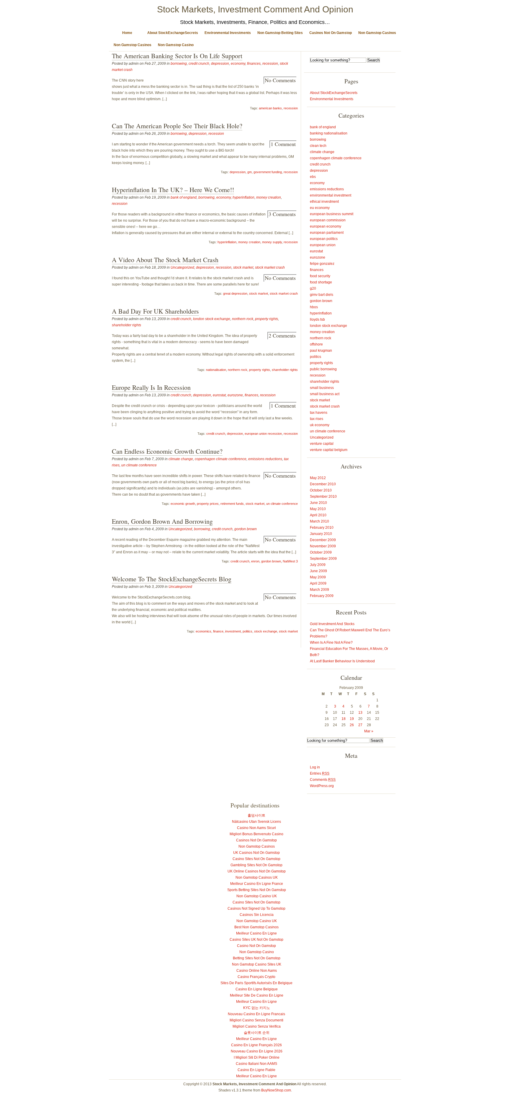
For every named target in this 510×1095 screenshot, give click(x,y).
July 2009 (318, 565)
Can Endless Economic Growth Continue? (167, 451)
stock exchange (265, 631)
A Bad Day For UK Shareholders (155, 311)
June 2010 (318, 503)
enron (255, 561)
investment (233, 631)
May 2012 (318, 478)
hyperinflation (243, 197)
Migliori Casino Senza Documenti (256, 1020)
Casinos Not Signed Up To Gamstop (256, 908)
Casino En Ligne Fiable (256, 1070)
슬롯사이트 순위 (256, 1033)
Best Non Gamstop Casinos (256, 927)
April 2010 (318, 515)
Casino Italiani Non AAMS (256, 1064)
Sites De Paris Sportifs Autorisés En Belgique (256, 983)
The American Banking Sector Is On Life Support (177, 55)
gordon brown (245, 529)
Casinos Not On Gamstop (330, 33)
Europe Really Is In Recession (151, 387)
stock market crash (270, 267)
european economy (325, 226)
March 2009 (319, 590)
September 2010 (323, 496)
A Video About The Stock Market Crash (165, 259)
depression (220, 63)
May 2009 (318, 577)
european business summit (331, 214)
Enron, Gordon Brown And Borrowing (162, 521)
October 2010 (321, 490)
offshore (316, 344)
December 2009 (323, 540)
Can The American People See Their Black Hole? (177, 125)
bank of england (184, 197)
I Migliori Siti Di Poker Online (256, 1057)
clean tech (318, 146)
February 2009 (322, 596)
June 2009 (318, 571)
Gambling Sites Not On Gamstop (256, 865)
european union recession (263, 433)
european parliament (327, 233)
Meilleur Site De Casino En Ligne (256, 995)
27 (360, 725)
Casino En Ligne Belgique (257, 989)
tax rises (316, 419)
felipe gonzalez (322, 264)
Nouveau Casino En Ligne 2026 (256, 1051)
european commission (328, 220)
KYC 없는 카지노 (256, 1008)
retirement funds (232, 503)
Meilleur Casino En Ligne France (256, 884)
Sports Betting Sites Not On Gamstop (256, 890)
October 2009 (321, 552)
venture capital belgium (328, 450)
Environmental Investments (228, 33)
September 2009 (323, 559)
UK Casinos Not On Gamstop (256, 853)
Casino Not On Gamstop (256, 946)
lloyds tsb (317, 319)
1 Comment (283, 143)
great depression (235, 293)
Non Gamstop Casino (176, 45)
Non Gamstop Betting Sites (280, 33)
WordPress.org (322, 786)
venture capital (322, 444)
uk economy (319, 425)
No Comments (280, 80)
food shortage (321, 282)
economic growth (183, 503)
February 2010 (322, 527)
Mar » (368, 731)
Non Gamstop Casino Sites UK (256, 964)
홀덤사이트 (256, 815)
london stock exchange (211, 319)
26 (352, 725)
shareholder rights (126, 325)
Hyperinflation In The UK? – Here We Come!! (173, 189)
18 (343, 719)
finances (254, 63)
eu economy (320, 208)
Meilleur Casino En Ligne (256, 933)
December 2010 (323, 484)
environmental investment (330, 195)
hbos (314, 307)
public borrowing (323, 369)
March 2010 (319, 521)
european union (323, 245)
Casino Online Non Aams (256, 971)
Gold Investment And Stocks (332, 624)
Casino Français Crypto (256, 977)
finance (218, 631)
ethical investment (324, 201)
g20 (313, 288)
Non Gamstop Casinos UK (257, 877)
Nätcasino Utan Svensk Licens (256, 822)
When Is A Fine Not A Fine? (331, 642)
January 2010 (321, 534)
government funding (268, 172)
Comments (323, 780)
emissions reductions (265, 459)
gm (249, 172)
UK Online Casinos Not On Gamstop (257, 871)
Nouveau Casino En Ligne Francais (256, 1014)
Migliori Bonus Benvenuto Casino (256, 834)
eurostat (219, 395)
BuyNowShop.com (276, 1090)
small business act (324, 394)
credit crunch (199, 63)
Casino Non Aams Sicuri (256, 828)
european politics (324, 239)
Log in (315, 767)
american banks (270, 108)
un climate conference (139, 465)
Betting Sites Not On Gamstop (256, 958)
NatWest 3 (290, 561)
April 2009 (318, 583)
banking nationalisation (328, 133)
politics (247, 631)
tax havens (318, 413)
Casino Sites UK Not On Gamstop (256, 939)
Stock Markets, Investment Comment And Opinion (255, 9)
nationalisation (216, 370)
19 (352, 719)
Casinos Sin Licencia (257, 915)
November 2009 (323, 546)
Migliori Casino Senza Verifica (257, 1026)
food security (320, 276)
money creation (268, 197)
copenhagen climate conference (220, 459)
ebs (313, 177)
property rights (266, 319)
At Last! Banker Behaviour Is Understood (342, 661)
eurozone (235, 395)
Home (127, 33)
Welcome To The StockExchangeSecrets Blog (171, 579)
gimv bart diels (321, 295)
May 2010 (318, 509)
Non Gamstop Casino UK (256, 896)
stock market (243, 267)
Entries (319, 773)
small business (322, 388)
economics (203, 631)
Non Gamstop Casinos (377, 33)
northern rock (242, 319)
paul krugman (321, 350)
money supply (272, 242)
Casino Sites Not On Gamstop (256, 859)
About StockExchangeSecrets (172, 33)
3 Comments (282, 214)
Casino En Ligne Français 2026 (256, 1045)
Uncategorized (182, 267)
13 (360, 712)
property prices (208, 503)
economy (238, 63)
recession (270, 63)
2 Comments (282, 335)
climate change (181, 459)
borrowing (179, 63)
